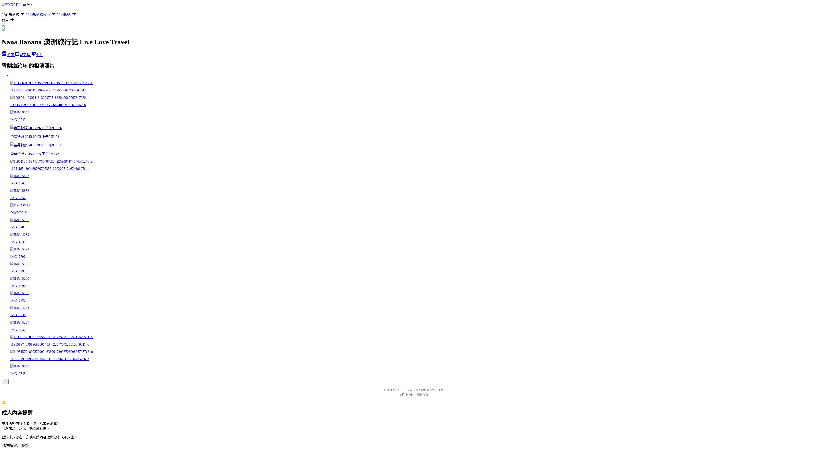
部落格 (25, 55)
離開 (25, 445)
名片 (39, 55)
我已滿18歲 (10, 445)
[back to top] (5, 381)
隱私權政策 (406, 394)
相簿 (11, 55)
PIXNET (398, 390)
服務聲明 (422, 394)
